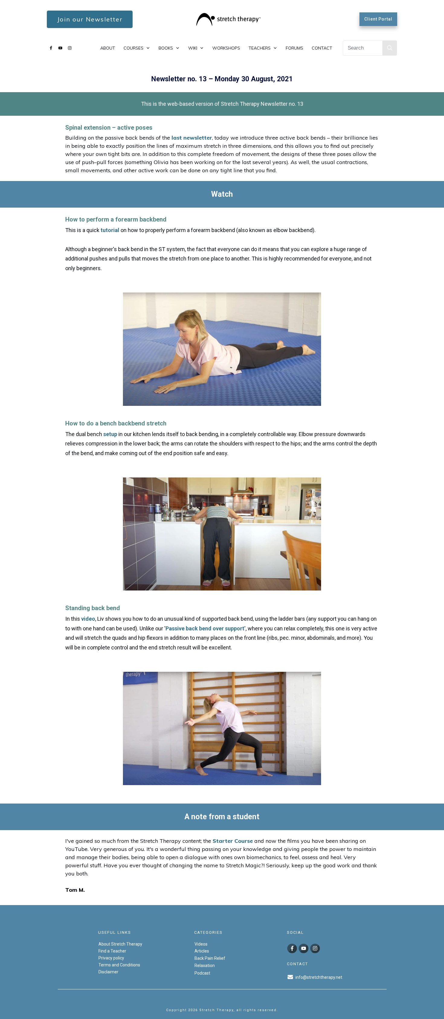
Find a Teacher (112, 950)
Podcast (202, 972)
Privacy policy (111, 957)
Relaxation (205, 965)
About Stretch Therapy (120, 943)
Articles (202, 950)
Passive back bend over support (205, 628)
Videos (201, 943)
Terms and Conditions (119, 964)
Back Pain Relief (210, 958)
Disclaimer (108, 971)
